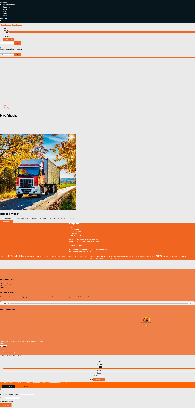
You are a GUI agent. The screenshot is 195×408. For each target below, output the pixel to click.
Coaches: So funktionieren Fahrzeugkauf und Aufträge (84, 239)
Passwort (2, 397)
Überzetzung (122, 258)
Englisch (69, 256)
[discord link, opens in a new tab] (6, 18)
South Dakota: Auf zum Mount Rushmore (80, 251)
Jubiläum (147, 256)
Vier (94, 258)
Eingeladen (63, 256)
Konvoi (159, 256)
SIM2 (183, 256)
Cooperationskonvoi (45, 256)
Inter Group (125, 256)
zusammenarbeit (114, 258)
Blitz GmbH (36, 256)
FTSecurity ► (7, 36)
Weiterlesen (6, 221)
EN (66, 256)
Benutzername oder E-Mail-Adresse (9, 394)
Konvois (74, 233)
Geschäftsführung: (6, 283)
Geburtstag (112, 256)
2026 (26, 256)
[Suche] (17, 43)
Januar (143, 256)
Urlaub (91, 258)
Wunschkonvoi (106, 258)
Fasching (80, 256)
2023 (10, 256)
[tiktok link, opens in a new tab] (4, 18)
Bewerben (9, 39)
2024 (16, 256)
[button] (1, 39)
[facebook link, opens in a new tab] (5, 18)
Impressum (6, 349)
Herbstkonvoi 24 (9, 213)
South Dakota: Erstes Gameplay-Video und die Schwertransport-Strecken (89, 249)
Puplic (179, 256)
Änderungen (75, 229)
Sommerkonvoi (189, 256)
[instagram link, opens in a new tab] (3, 18)
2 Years (2, 256)
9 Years (6, 256)
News (4, 34)
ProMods (175, 256)
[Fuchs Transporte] (5, 25)
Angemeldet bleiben (7, 401)
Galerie (5, 13)
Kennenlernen (152, 256)
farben (76, 256)
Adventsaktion (30, 256)
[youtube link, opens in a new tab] (0, 18)
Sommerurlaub (73, 258)
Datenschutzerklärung (9, 352)
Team (4, 11)
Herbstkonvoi (119, 256)
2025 (21, 256)
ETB (73, 256)
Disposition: (4, 286)
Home (4, 28)
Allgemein (75, 227)
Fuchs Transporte (102, 256)
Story (7, 32)
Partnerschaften (99, 376)
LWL (164, 256)
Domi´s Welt (39, 341)
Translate (87, 258)
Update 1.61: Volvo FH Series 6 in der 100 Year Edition (84, 241)
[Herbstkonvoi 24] (38, 209)
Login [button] (2, 21)
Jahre (130, 256)
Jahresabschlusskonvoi (136, 256)
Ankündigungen (76, 231)
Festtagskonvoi (92, 256)
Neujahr (171, 256)
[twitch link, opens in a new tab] (1, 18)
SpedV (83, 258)
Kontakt (5, 15)
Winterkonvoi (99, 258)
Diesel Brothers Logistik (56, 256)
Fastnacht (86, 256)
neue (167, 256)
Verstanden (8, 386)
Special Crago (79, 258)
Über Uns (5, 30)
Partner (5, 9)
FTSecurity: (4, 288)
